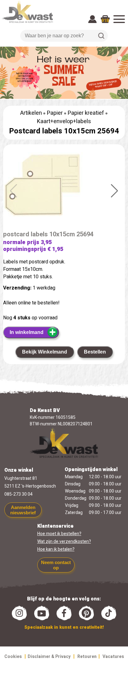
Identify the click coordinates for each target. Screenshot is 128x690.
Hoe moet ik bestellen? (59, 533)
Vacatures (113, 656)
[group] (64, 191)
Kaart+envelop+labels (64, 121)
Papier (55, 113)
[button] (114, 191)
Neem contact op (56, 565)
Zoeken (101, 35)
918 (105, 20)
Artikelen (31, 113)
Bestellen (95, 351)
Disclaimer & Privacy (49, 656)
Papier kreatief (86, 113)
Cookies (13, 656)
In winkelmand (26, 332)
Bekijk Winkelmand (44, 351)
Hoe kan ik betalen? (56, 549)
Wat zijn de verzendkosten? (64, 541)
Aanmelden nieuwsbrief (23, 510)
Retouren (87, 656)
